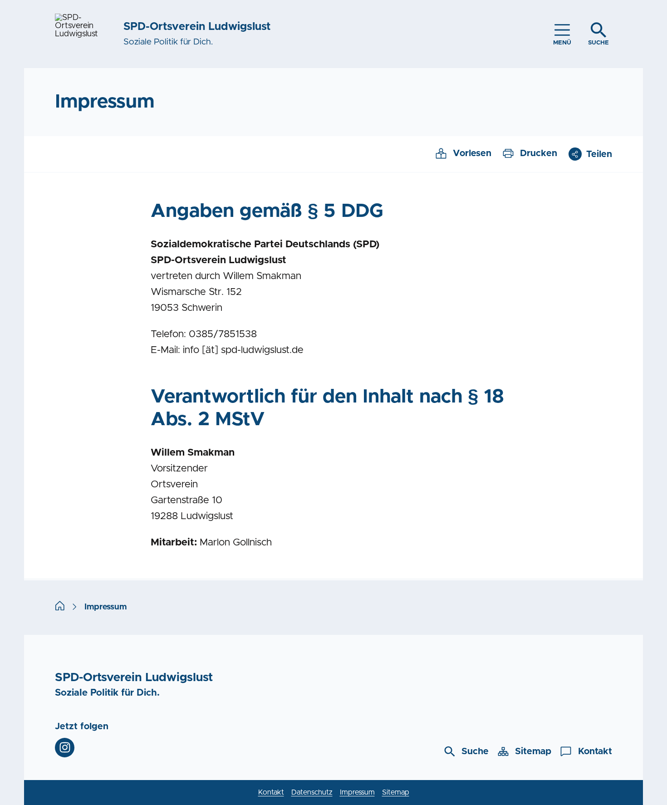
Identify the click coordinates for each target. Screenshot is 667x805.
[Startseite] (60, 607)
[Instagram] (64, 747)
